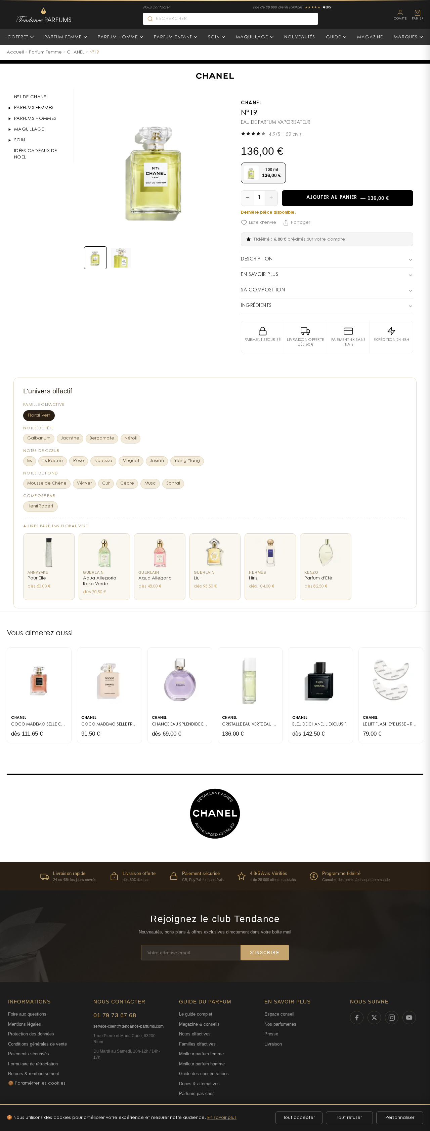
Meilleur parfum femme (201, 1053)
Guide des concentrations (204, 1073)
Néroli (130, 438)
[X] (374, 1017)
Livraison (273, 1044)
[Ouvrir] (9, 108)
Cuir (106, 484)
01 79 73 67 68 (114, 1015)
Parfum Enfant (173, 37)
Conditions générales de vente (37, 1044)
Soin (214, 37)
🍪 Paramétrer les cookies (37, 1083)
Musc (150, 484)
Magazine (370, 37)
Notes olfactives (195, 1033)
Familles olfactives (197, 1044)
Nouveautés (299, 37)
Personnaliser (399, 1118)
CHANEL (75, 52)
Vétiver (84, 484)
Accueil (15, 52)
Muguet (131, 461)
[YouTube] (409, 1017)
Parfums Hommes (35, 118)
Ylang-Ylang (187, 461)
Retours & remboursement (33, 1073)
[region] (215, 876)
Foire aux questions (27, 1014)
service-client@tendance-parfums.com (128, 1026)
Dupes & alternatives (199, 1083)
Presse (271, 1033)
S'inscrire (265, 952)
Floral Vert (39, 415)
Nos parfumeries (280, 1024)
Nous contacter (156, 7)
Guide (333, 37)
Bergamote (102, 438)
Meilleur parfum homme (202, 1063)
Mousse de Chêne (47, 484)
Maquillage (252, 37)
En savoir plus (221, 1118)
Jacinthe (70, 438)
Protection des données (31, 1033)
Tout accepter (299, 1118)
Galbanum (38, 438)
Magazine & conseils (199, 1024)
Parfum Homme (118, 37)
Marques (406, 37)
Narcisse (103, 461)
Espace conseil (279, 1014)
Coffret (17, 37)
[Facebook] (356, 1017)
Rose (78, 461)
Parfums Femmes (33, 108)
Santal (173, 484)
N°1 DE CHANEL (31, 97)
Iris (29, 461)
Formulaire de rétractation (33, 1063)
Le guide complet (195, 1014)
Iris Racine (52, 461)
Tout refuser (349, 1118)
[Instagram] (391, 1017)
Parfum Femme (63, 37)
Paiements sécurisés (28, 1053)
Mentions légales (24, 1024)
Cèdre (127, 484)
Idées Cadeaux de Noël (35, 154)
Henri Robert (40, 506)
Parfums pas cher (196, 1093)
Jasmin (157, 461)
